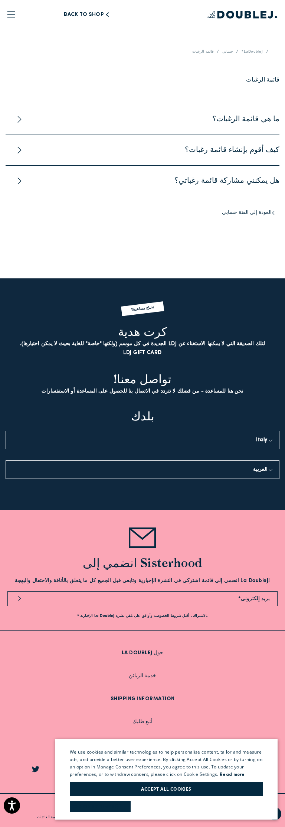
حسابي (227, 52)
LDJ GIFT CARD (142, 352)
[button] (100, 806)
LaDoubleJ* (252, 52)
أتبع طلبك (142, 722)
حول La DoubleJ (143, 653)
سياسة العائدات (49, 817)
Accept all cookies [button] (166, 789)
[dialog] (166, 779)
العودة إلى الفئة (247, 212)
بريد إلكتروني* (254, 599)
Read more (232, 775)
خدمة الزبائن (143, 676)
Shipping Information (143, 699)
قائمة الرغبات (203, 52)
